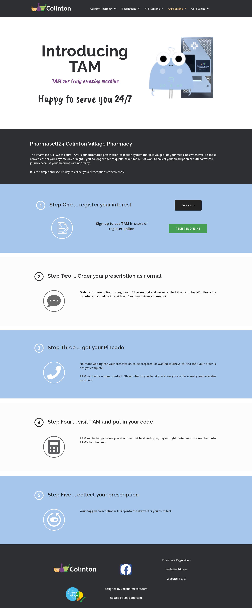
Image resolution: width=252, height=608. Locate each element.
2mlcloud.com (133, 598)
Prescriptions (128, 8)
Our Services (175, 8)
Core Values (198, 8)
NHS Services (152, 8)
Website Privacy (176, 569)
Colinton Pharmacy (101, 8)
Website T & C (176, 579)
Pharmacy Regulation (176, 560)
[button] (188, 205)
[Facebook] (125, 569)
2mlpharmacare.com (134, 589)
